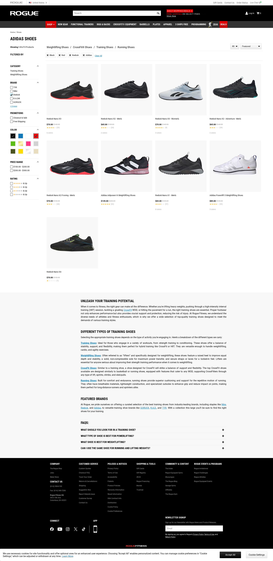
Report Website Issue (87, 494)
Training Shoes (104, 47)
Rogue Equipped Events (203, 481)
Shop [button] (49, 24)
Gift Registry (141, 473)
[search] (117, 13)
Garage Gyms (170, 486)
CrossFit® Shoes (82, 47)
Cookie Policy (113, 507)
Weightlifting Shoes (58, 47)
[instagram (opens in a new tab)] (67, 529)
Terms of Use (113, 473)
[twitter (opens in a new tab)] (75, 529)
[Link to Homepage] (25, 13)
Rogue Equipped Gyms (174, 473)
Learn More (67, 556)
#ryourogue (169, 477)
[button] (158, 13)
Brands (139, 486)
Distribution (112, 503)
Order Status (242, 3)
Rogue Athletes (200, 477)
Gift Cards (217, 3)
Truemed (139, 490)
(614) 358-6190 (56, 486)
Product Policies (114, 486)
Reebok (84, 408)
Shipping (82, 486)
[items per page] (234, 46)
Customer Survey (85, 498)
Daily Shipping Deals (178, 11)
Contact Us (229, 3)
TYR (164, 408)
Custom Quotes (85, 469)
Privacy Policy (113, 469)
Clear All (98, 56)
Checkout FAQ (84, 473)
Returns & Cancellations (88, 481)
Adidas (97, 408)
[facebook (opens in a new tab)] (51, 529)
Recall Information (115, 494)
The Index (169, 469)
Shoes (19, 32)
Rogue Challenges (201, 473)
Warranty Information (116, 490)
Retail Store (54, 477)
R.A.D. (153, 408)
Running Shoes (126, 47)
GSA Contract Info (114, 498)
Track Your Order (85, 477)
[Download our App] (95, 529)
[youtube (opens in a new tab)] (59, 529)
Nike (224, 404)
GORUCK (144, 408)
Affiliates (168, 490)
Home (12, 32)
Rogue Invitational (201, 469)
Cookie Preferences (115, 511)
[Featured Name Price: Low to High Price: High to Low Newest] (251, 46)
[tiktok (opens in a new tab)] (83, 529)
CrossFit (128, 310)
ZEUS (138, 477)
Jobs (52, 473)
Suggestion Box (85, 490)
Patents (111, 481)
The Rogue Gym (171, 494)
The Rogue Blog (171, 481)
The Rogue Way (56, 469)
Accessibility (112, 477)
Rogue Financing (142, 481)
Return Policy (170, 537)
